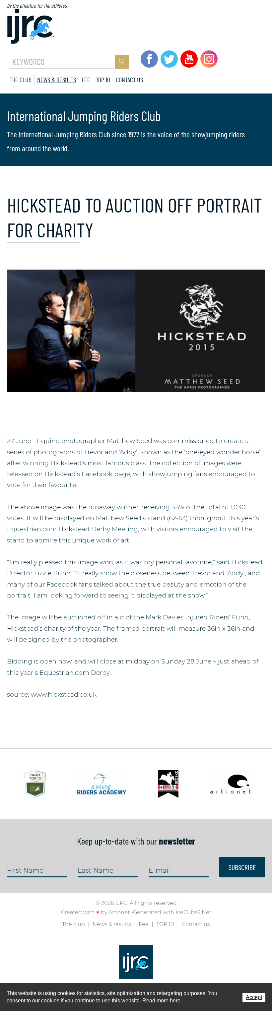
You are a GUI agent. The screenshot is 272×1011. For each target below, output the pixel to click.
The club (21, 80)
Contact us (129, 80)
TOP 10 (103, 80)
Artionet (119, 912)
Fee (86, 80)
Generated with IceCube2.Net (172, 912)
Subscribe (242, 867)
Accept (254, 997)
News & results (56, 80)
